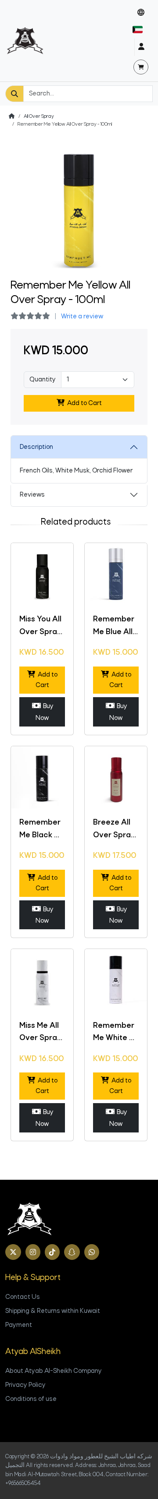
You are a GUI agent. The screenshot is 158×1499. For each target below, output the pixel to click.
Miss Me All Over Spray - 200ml (40, 1038)
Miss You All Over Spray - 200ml (40, 632)
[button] (141, 12)
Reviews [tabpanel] (32, 494)
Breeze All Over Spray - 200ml (114, 835)
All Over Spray (39, 116)
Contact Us (22, 1297)
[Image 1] (79, 267)
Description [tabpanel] (36, 447)
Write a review (82, 316)
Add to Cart (83, 403)
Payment (18, 1325)
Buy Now (45, 712)
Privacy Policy (25, 1385)
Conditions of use (31, 1399)
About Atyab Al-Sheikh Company (53, 1371)
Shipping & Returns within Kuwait (52, 1311)
